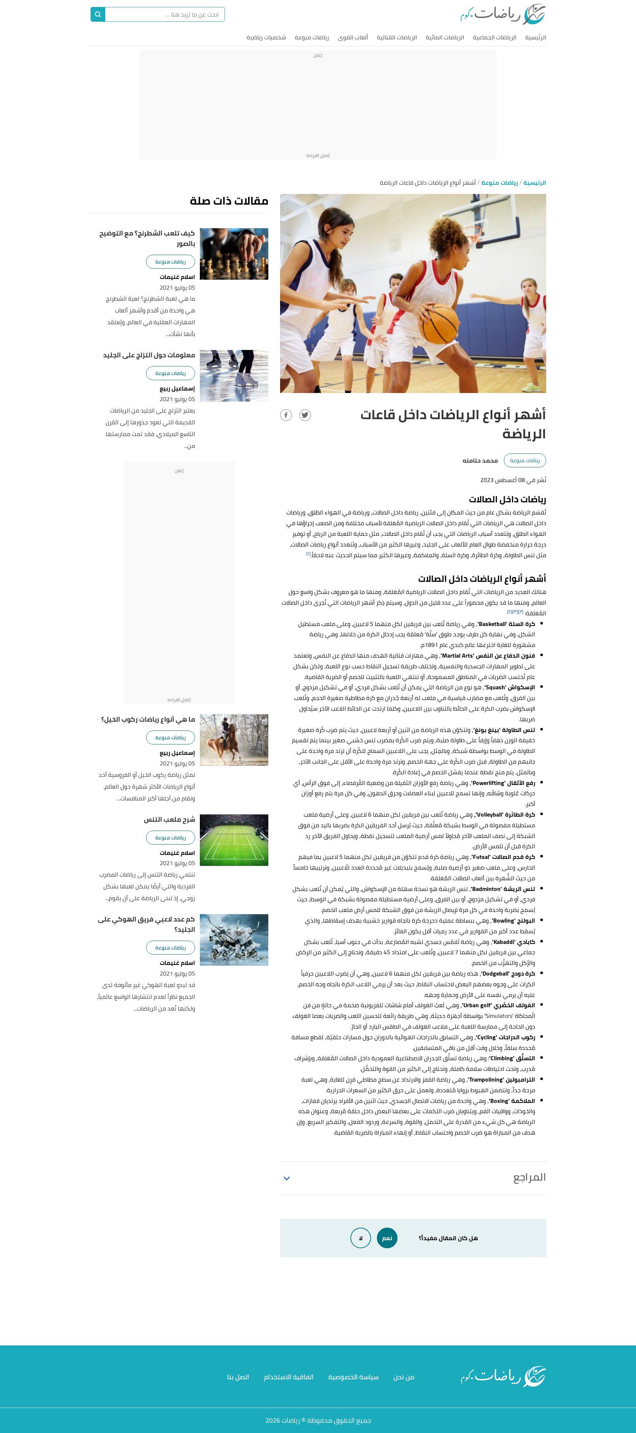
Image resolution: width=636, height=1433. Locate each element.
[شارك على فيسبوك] (286, 415)
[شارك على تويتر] (305, 415)
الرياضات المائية (445, 37)
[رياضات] (503, 14)
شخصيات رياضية (266, 37)
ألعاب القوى (353, 37)
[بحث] (98, 14)
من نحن (403, 1377)
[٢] (520, 611)
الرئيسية (535, 37)
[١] (308, 553)
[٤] (509, 611)
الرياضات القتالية (397, 37)
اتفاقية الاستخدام (289, 1377)
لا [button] (361, 1237)
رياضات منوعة (312, 37)
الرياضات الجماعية (494, 37)
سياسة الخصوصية (353, 1377)
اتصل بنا (238, 1377)
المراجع (529, 1176)
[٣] (515, 611)
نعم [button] (387, 1237)
